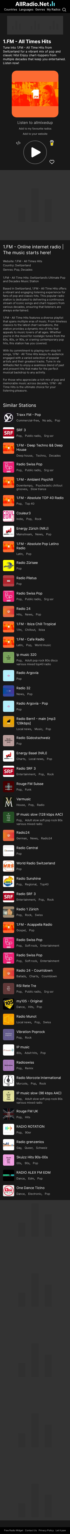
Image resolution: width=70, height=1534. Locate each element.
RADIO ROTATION (30, 1126)
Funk (28, 789)
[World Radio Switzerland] (8, 866)
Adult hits (31, 1053)
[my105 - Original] (8, 1004)
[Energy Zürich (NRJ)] (8, 531)
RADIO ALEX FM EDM (33, 1172)
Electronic (34, 1194)
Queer (29, 1148)
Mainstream (24, 534)
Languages (26, 9)
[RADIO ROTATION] (8, 1129)
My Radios (53, 9)
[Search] (64, 9)
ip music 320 (26, 655)
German (21, 838)
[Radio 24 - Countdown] (8, 973)
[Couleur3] (8, 516)
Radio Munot (26, 1016)
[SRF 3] (8, 432)
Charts (20, 759)
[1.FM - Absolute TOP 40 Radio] (8, 500)
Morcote (21, 1083)
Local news (23, 729)
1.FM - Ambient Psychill (34, 479)
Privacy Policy (46, 1530)
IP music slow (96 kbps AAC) (39, 1093)
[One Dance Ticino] (8, 1190)
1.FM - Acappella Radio (34, 924)
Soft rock (31, 945)
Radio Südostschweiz (33, 738)
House (20, 805)
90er (28, 1132)
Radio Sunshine (28, 878)
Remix (29, 1068)
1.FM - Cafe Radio (30, 639)
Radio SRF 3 (26, 768)
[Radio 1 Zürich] (8, 912)
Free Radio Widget (13, 1530)
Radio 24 (23, 609)
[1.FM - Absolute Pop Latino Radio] (8, 546)
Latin (19, 554)
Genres (40, 9)
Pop (16, 269)
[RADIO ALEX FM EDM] (8, 1175)
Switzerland (23, 265)
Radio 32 (23, 688)
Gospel (21, 930)
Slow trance (38, 489)
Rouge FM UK (27, 1111)
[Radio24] (8, 835)
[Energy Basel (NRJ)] (8, 756)
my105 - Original (29, 1001)
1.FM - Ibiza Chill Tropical (36, 624)
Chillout (30, 630)
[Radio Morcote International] (8, 1080)
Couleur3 (23, 513)
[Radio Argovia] (8, 675)
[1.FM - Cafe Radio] (8, 642)
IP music (22, 1047)
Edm (31, 1178)
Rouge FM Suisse (29, 784)
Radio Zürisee (27, 563)
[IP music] (8, 1050)
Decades (26, 269)
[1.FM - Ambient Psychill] (8, 482)
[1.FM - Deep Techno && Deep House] (8, 448)
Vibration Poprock (30, 1032)
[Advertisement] (35, 25)
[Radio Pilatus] (8, 580)
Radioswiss (25, 1062)
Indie (19, 519)
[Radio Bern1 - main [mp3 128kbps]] (8, 721)
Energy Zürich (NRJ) (32, 528)
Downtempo (24, 485)
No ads (47, 420)
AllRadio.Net (32, 4)
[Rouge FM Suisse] (8, 786)
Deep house (24, 455)
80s (18, 1053)
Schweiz (41, 1148)
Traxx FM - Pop (28, 415)
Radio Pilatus (26, 578)
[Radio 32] (8, 691)
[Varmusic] (8, 802)
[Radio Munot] (8, 1019)
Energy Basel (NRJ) (31, 753)
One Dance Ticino (30, 1188)
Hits (19, 614)
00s (18, 1163)
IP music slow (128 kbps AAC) (39, 814)
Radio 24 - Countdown (34, 970)
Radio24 (23, 832)
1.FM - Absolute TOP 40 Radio (40, 498)
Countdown (49, 976)
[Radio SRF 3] (8, 771)
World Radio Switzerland (35, 863)
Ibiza (42, 630)
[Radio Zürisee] (8, 565)
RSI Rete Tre (26, 986)
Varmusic (23, 799)
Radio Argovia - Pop (32, 703)
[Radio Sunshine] (8, 881)
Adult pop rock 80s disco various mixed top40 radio (37, 662)
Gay (18, 1148)
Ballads (21, 976)
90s (27, 1163)
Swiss (39, 915)
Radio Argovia (27, 673)
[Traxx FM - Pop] (8, 417)
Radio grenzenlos (30, 1142)
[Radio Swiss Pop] (8, 467)
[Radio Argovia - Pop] (8, 706)
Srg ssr (49, 436)
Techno (41, 455)
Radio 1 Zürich (27, 909)
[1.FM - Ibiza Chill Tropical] (8, 626)
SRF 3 (21, 430)
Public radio (33, 436)
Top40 (44, 884)
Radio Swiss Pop (29, 464)
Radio (40, 805)
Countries (10, 9)
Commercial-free (27, 420)
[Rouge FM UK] (8, 1114)
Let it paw (61, 1530)
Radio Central (27, 848)
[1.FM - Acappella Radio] (8, 927)
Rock (38, 519)
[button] (35, 152)
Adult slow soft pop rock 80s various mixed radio (39, 822)
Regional (31, 884)
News (39, 534)
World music (43, 645)
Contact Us (31, 1530)
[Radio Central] (8, 850)
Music (38, 729)
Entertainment (25, 774)
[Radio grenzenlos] (8, 1144)
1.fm (19, 630)
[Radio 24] (8, 611)
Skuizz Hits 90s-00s (32, 1157)
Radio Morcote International (38, 1078)
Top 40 (29, 503)
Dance (20, 1007)
